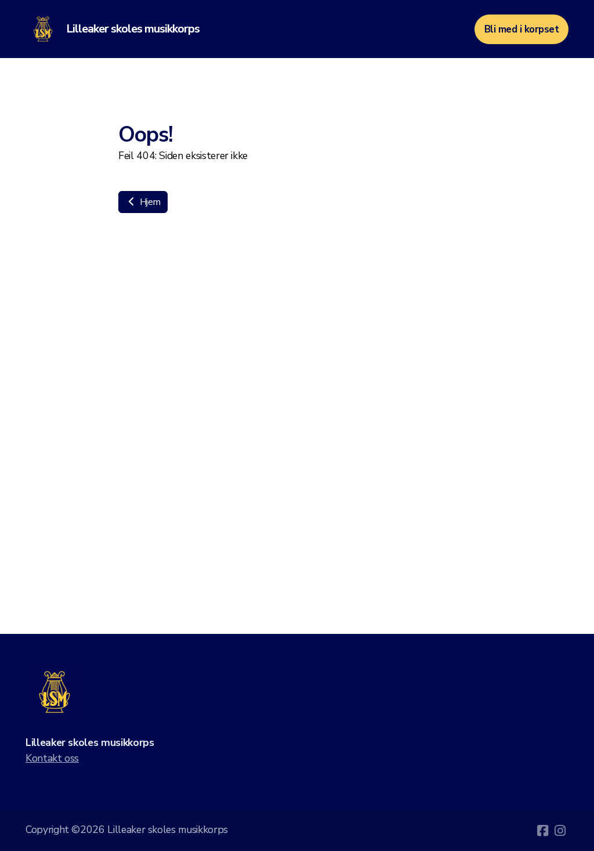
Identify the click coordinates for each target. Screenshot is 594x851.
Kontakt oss (52, 758)
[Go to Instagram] (559, 830)
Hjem (148, 202)
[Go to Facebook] (542, 830)
